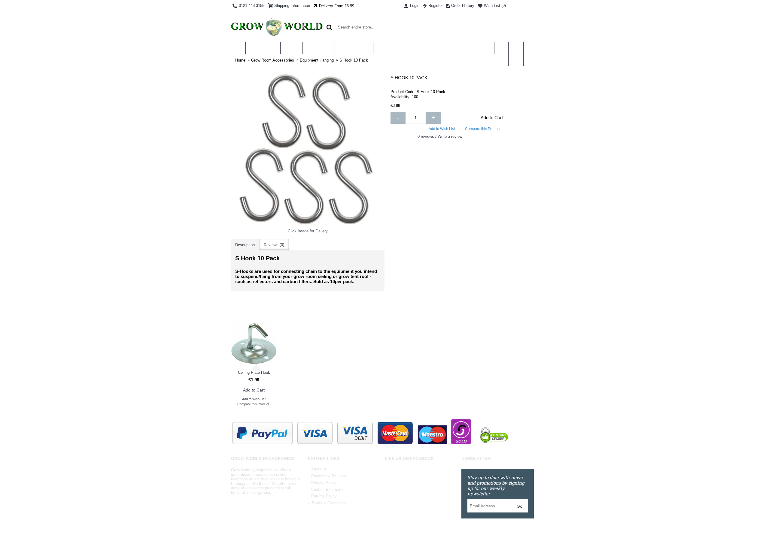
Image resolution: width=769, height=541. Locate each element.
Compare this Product (482, 129)
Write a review (450, 136)
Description (245, 245)
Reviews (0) (274, 245)
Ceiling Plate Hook (254, 372)
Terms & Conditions (329, 503)
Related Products (384, 308)
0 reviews (426, 136)
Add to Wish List (442, 129)
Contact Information (328, 489)
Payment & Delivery (328, 476)
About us (319, 469)
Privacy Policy (323, 482)
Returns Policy (324, 496)
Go (519, 506)
